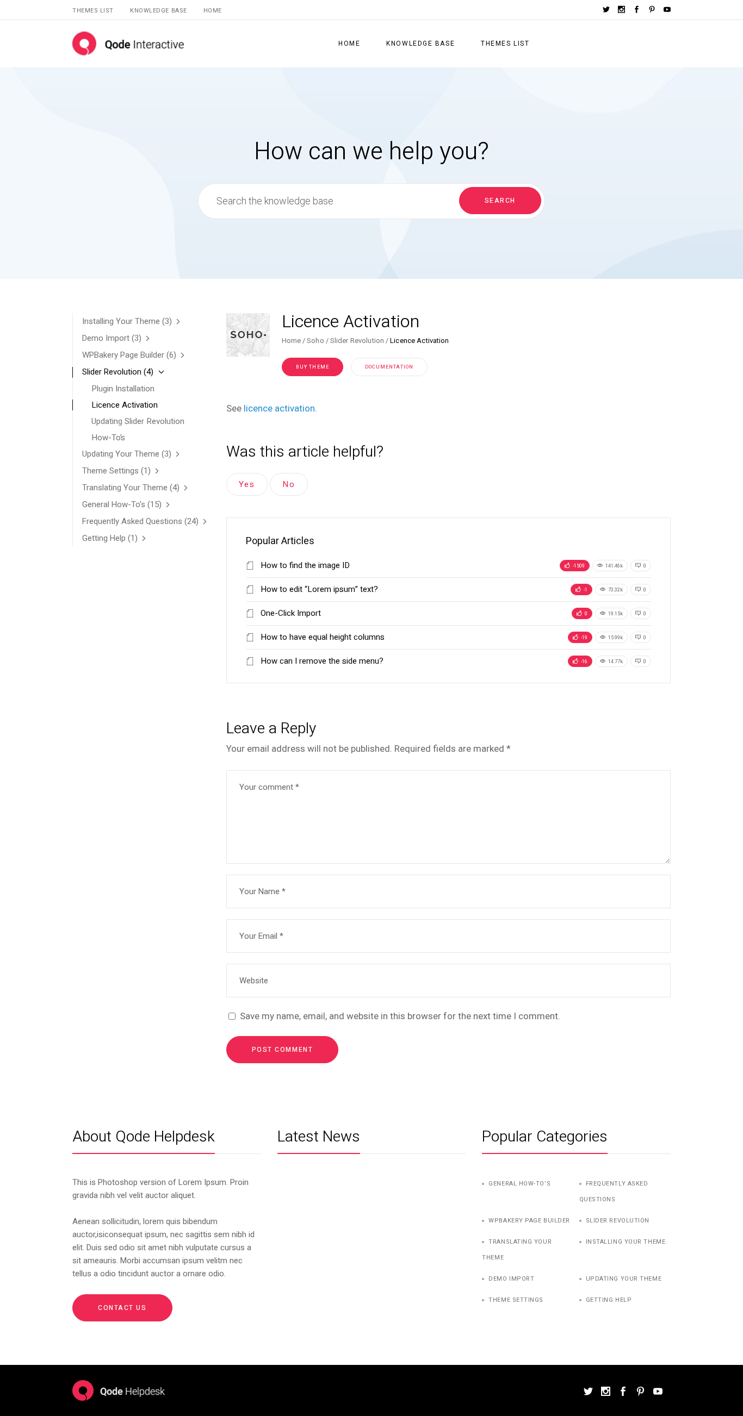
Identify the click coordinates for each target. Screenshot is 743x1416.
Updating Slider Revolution (137, 421)
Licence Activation (124, 405)
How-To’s (108, 438)
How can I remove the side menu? (320, 661)
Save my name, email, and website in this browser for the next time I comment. (400, 1015)
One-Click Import (289, 613)
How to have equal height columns (321, 637)
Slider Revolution (357, 340)
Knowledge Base (158, 10)
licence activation (279, 408)
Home (212, 10)
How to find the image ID (304, 565)
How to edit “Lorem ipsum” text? (318, 589)
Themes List (93, 10)
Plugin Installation (122, 389)
